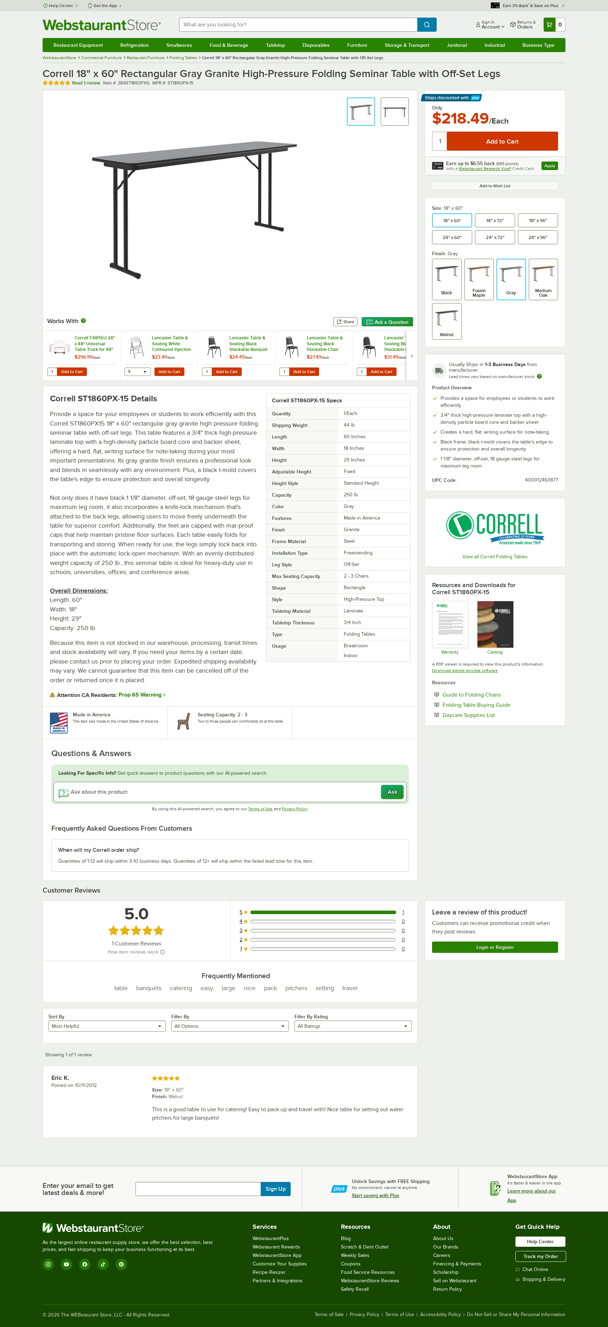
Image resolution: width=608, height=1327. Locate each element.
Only (437, 108)
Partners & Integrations (278, 1280)
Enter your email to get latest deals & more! (78, 1189)
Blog (346, 1238)
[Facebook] (84, 1264)
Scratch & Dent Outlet (364, 1247)
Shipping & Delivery (543, 1279)
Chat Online (535, 1269)
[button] (361, 112)
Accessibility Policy (440, 1314)
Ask (392, 792)
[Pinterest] (121, 1264)
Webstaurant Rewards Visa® (484, 168)
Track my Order (541, 1256)
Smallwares (179, 45)
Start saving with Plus (375, 1195)
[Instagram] (48, 1264)
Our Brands (445, 1247)
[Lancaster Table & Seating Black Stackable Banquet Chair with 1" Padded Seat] (236, 356)
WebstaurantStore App (277, 1255)
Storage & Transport (407, 45)
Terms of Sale (329, 1314)
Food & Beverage (229, 45)
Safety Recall (355, 1289)
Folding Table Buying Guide (498, 705)
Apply (551, 166)
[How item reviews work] (162, 952)
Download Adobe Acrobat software (465, 670)
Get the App (105, 5)
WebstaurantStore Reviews (370, 1280)
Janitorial (457, 45)
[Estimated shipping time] (539, 376)
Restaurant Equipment (78, 45)
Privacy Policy (295, 808)
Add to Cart (72, 371)
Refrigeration (134, 45)
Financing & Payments (457, 1263)
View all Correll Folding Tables (495, 556)
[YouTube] (66, 1264)
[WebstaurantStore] (130, 1227)
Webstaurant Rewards (276, 1247)
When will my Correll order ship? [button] (98, 850)
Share (348, 321)
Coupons (351, 1263)
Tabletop (275, 45)
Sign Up (276, 1189)
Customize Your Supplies (280, 1263)
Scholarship (445, 1272)
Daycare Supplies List (490, 715)
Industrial (494, 45)
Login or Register (495, 947)
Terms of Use (260, 808)
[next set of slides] (411, 356)
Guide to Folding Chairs (493, 694)
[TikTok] (103, 1264)
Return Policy (447, 1289)
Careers (441, 1255)
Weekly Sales (355, 1255)
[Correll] (495, 526)
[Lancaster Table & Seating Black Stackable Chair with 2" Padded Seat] (314, 356)
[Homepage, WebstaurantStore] (102, 24)
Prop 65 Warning (140, 695)
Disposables (316, 45)
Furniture (357, 45)
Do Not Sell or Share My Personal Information (516, 1314)
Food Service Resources (368, 1272)
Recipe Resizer (269, 1272)
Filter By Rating (311, 1016)
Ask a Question (391, 322)
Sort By (56, 1016)
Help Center (61, 5)
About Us (443, 1238)
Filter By (180, 1016)
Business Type (538, 45)
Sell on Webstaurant (454, 1280)
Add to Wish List (495, 185)
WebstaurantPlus (271, 1238)
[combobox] (298, 25)
